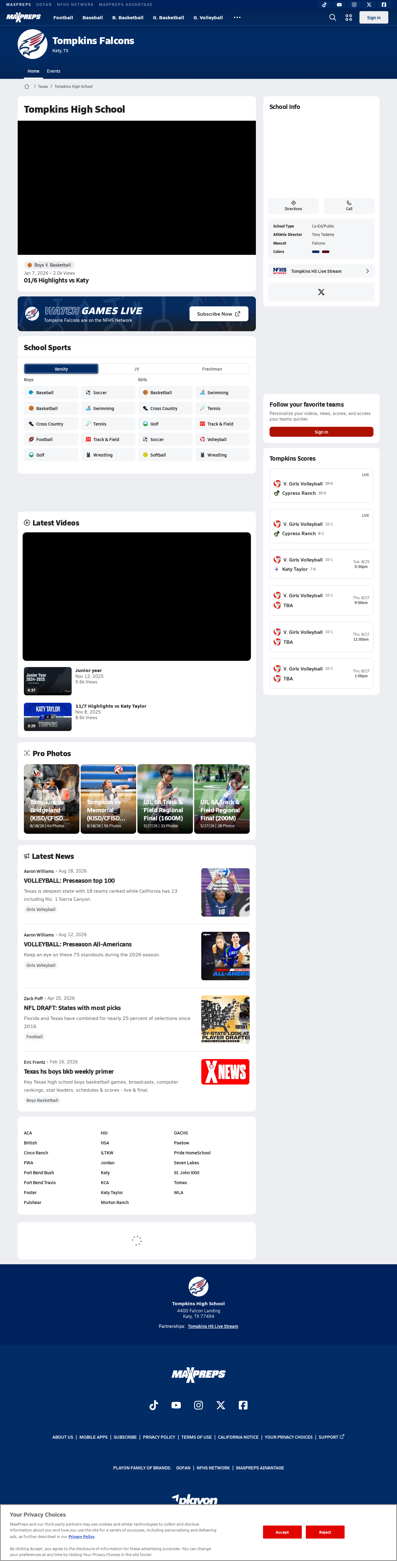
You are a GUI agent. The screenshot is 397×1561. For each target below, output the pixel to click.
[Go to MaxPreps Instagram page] (198, 1405)
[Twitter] (369, 4)
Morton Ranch (115, 1202)
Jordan (107, 1162)
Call (349, 208)
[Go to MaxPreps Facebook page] (243, 1405)
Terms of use (196, 1437)
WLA (178, 1192)
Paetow (181, 1142)
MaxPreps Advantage (126, 4)
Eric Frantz (34, 1062)
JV (136, 369)
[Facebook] (384, 4)
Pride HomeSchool (192, 1152)
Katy (105, 1172)
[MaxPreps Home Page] (27, 86)
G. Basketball (168, 17)
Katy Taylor (112, 1192)
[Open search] (333, 17)
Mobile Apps (93, 1437)
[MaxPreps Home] (23, 17)
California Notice (238, 1437)
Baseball (93, 17)
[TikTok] (324, 4)
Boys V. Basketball (52, 265)
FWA (28, 1162)
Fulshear (32, 1202)
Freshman (212, 369)
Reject (325, 1532)
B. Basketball (128, 17)
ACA (28, 1133)
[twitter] (321, 292)
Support (328, 1437)
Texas (43, 86)
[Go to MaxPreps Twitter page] (221, 1405)
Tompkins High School (73, 86)
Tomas (180, 1182)
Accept (282, 1532)
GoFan (44, 4)
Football (63, 17)
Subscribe (125, 1437)
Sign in (374, 17)
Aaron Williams (39, 871)
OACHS (181, 1133)
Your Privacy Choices (289, 1437)
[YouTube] (339, 4)
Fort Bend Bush (39, 1172)
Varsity (61, 369)
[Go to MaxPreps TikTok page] (154, 1405)
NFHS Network (75, 4)
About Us (62, 1437)
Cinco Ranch (36, 1152)
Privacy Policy (159, 1437)
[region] (198, 1532)
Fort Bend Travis (40, 1182)
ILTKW (107, 1152)
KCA (105, 1182)
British (30, 1142)
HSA (105, 1142)
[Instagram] (354, 4)
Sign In (321, 432)
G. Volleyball (208, 17)
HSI (104, 1133)
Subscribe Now (214, 313)
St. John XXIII (186, 1172)
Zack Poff (33, 998)
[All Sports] (237, 17)
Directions (293, 208)
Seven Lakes (186, 1162)
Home (33, 71)
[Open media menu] (349, 17)
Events (53, 71)
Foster (30, 1192)
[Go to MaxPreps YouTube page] (176, 1405)
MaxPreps (18, 4)
